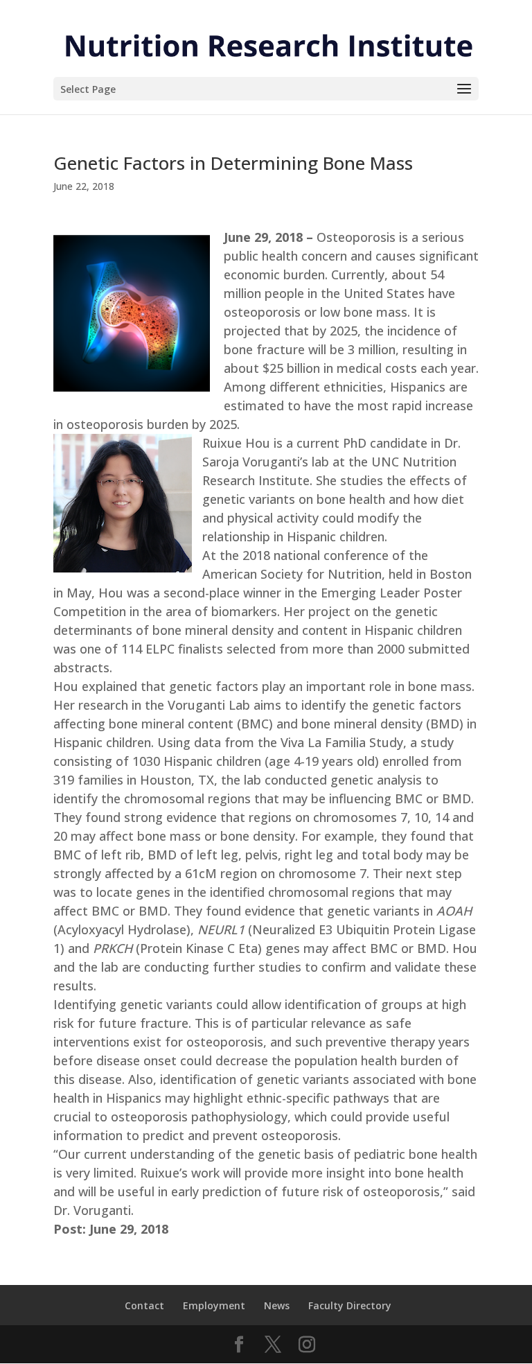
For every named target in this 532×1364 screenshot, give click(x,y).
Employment (214, 1305)
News (277, 1305)
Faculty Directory (349, 1305)
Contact (144, 1305)
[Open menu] (464, 89)
